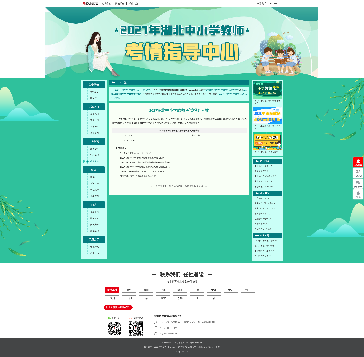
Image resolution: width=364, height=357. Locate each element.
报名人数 (94, 161)
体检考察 (94, 246)
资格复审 (94, 212)
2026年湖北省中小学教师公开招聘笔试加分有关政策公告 (145, 167)
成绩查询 (94, 133)
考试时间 (94, 183)
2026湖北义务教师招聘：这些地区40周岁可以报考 (142, 171)
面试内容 (94, 224)
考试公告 (94, 91)
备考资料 (94, 196)
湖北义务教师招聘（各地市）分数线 (135, 153)
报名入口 (94, 113)
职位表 (93, 98)
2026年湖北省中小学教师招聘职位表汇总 (138, 176)
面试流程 (94, 231)
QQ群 (358, 197)
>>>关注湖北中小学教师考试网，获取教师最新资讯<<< (179, 186)
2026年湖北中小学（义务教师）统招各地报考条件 (142, 158)
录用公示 (94, 253)
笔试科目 (94, 177)
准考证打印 (95, 126)
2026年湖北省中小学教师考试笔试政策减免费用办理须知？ (146, 162)
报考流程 (94, 155)
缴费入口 (94, 120)
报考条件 (94, 148)
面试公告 (94, 218)
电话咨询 (358, 176)
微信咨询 (358, 187)
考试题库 (94, 190)
